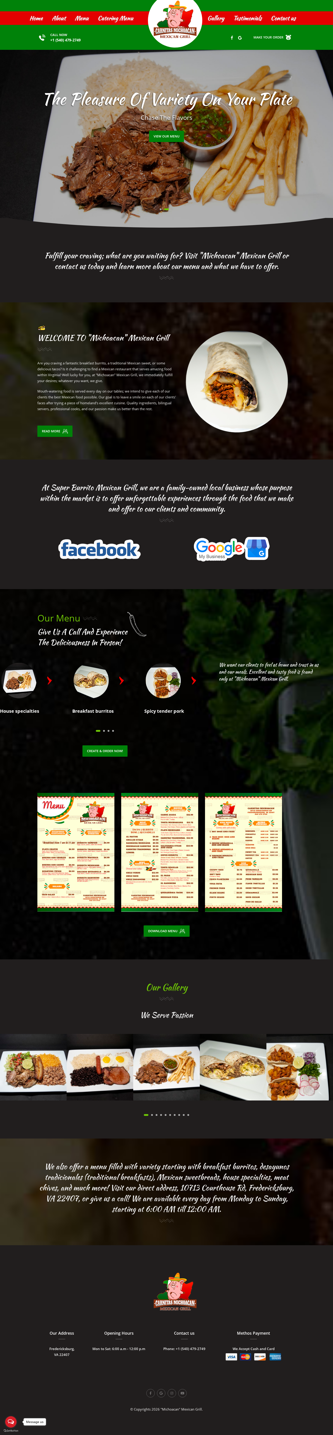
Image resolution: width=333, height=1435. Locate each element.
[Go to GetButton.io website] (11, 1430)
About (59, 18)
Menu (82, 18)
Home (36, 18)
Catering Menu (115, 18)
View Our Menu (166, 136)
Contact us (283, 18)
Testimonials (247, 18)
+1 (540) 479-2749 (65, 40)
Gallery (215, 18)
